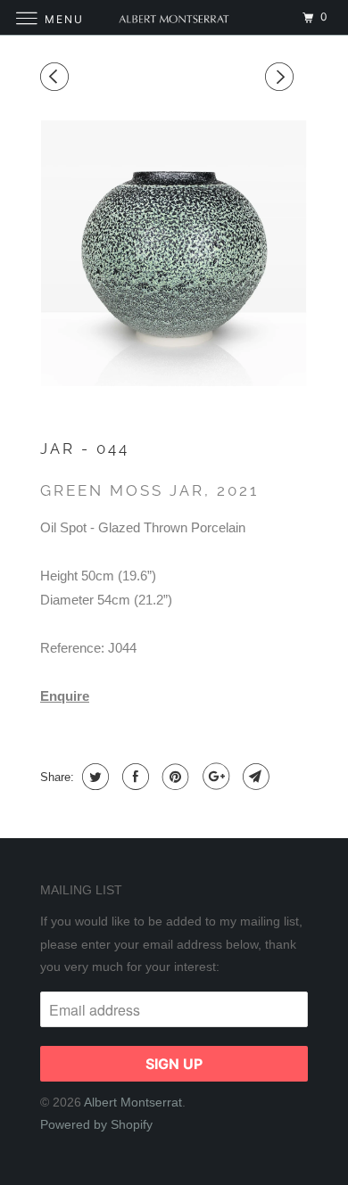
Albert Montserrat (133, 1102)
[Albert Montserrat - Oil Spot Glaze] (174, 253)
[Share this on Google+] (213, 776)
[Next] (282, 77)
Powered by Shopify (96, 1124)
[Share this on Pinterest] (173, 776)
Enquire (64, 696)
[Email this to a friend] (253, 776)
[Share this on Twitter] (93, 776)
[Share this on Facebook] (133, 776)
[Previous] (57, 77)
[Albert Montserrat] (174, 17)
